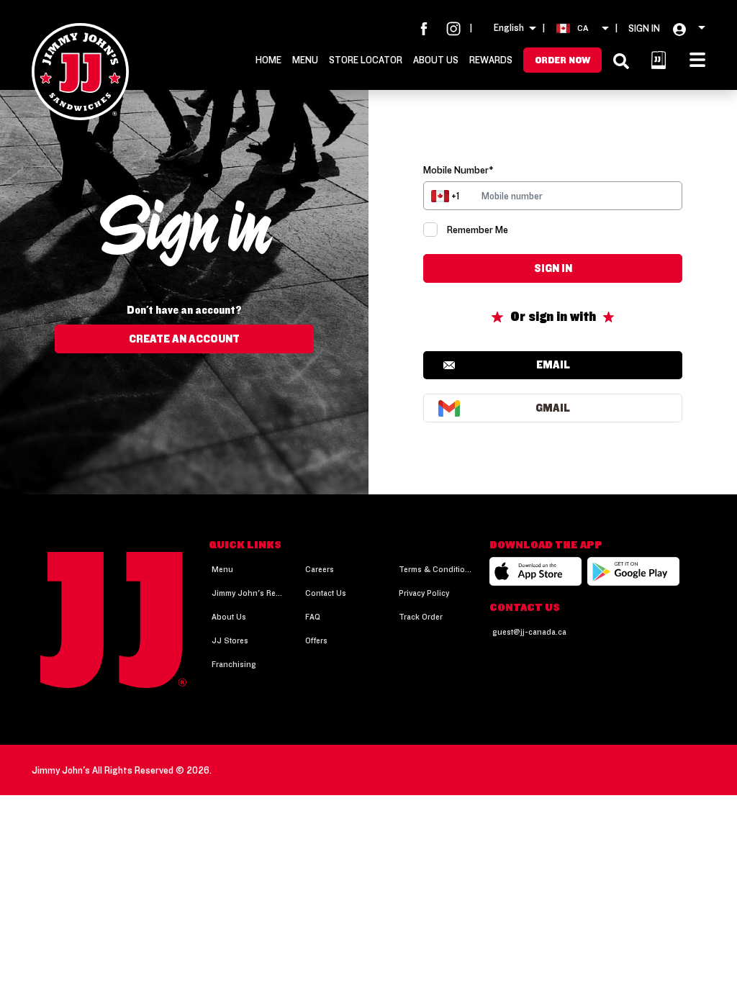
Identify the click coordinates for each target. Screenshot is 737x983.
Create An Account (184, 338)
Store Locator (365, 59)
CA (582, 27)
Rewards (490, 59)
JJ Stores (230, 640)
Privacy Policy (424, 592)
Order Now (562, 59)
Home (268, 59)
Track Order (421, 616)
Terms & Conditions (435, 568)
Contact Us (325, 592)
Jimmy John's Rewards (248, 592)
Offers (316, 640)
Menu (305, 59)
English (509, 27)
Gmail (552, 408)
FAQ (312, 616)
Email (553, 364)
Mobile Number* (458, 169)
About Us (435, 59)
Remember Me (477, 229)
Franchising (234, 663)
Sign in (553, 268)
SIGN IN (644, 28)
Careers (319, 568)
